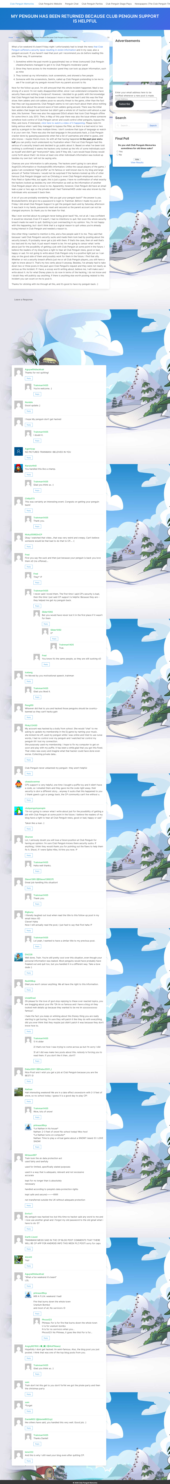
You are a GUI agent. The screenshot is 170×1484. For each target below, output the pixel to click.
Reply (29, 378)
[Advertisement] (137, 62)
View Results (137, 162)
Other (18, 37)
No (120, 154)
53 (108, 37)
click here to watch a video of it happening (63, 123)
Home (10, 37)
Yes (121, 151)
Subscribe (124, 104)
